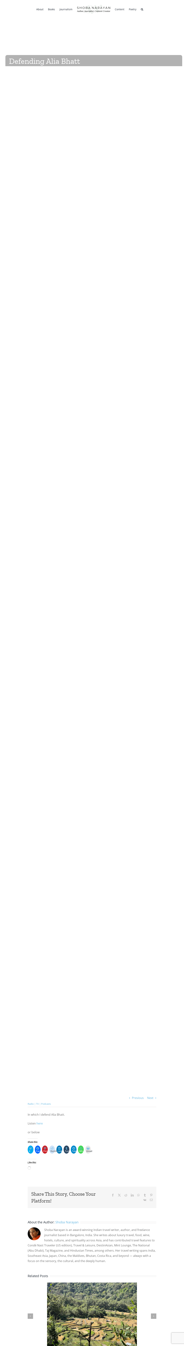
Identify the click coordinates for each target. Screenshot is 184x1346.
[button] (142, 9)
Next (150, 1098)
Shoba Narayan (67, 1222)
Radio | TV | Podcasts (39, 1103)
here (39, 1123)
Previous (138, 1098)
